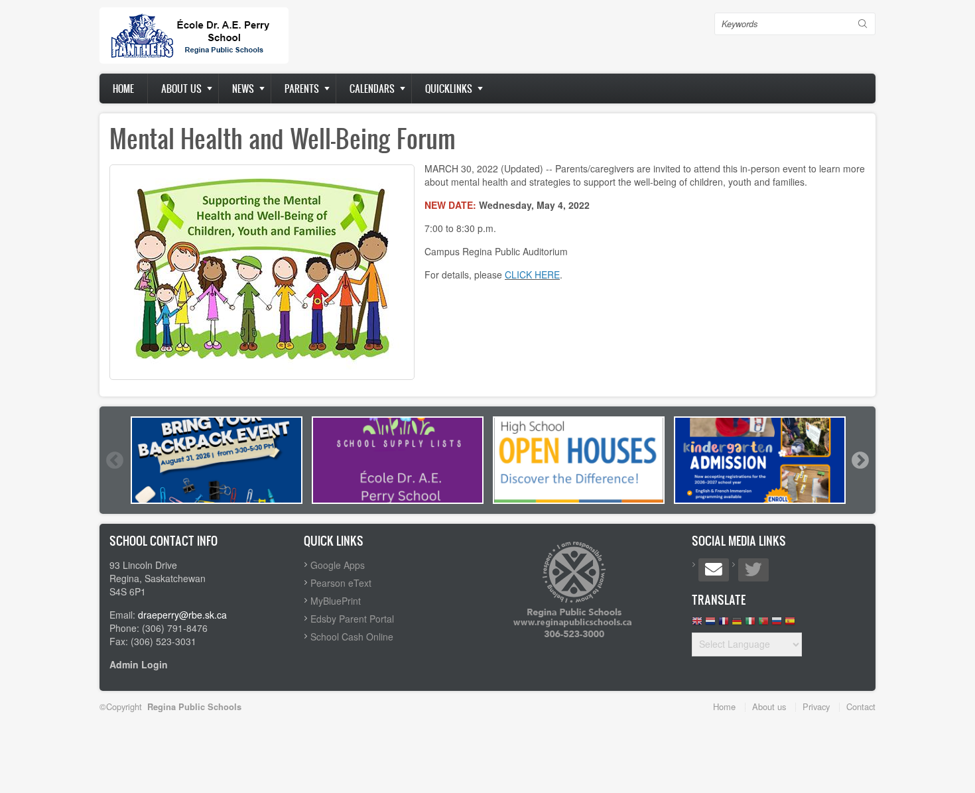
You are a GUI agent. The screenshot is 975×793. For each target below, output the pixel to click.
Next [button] (859, 460)
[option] (216, 460)
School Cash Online (351, 636)
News (243, 88)
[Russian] (776, 624)
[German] (737, 624)
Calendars (372, 88)
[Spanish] (790, 624)
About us (181, 88)
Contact (861, 706)
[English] (697, 624)
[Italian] (750, 624)
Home (123, 88)
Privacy (816, 706)
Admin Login (138, 664)
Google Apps (337, 565)
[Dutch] (710, 624)
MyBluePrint (335, 600)
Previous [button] (114, 460)
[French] (723, 624)
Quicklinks (448, 88)
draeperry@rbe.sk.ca (182, 614)
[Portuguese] (763, 624)
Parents (302, 88)
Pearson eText (340, 582)
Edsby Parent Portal (352, 618)
